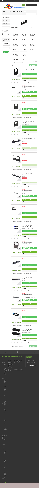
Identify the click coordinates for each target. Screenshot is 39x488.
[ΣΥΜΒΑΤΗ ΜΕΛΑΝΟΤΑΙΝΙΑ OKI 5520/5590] (16, 124)
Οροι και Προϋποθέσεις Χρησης (10, 370)
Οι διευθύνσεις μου (17, 361)
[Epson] (23, 34)
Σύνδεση (26, 0)
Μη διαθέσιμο (6, 30)
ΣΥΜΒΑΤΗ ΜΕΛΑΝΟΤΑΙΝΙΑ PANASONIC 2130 (27, 191)
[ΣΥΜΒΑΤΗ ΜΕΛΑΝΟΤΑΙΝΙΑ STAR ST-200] (16, 210)
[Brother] (15, 34)
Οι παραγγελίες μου (17, 357)
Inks (14, 11)
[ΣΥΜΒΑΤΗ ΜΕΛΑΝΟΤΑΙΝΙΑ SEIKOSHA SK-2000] (16, 141)
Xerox (4, 402)
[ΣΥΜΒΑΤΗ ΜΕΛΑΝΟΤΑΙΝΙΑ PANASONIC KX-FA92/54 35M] (16, 262)
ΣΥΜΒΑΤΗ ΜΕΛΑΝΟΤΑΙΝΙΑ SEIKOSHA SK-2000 (29, 139)
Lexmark (15, 49)
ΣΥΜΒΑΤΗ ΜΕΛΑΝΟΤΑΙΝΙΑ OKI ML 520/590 (28, 105)
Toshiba (5, 401)
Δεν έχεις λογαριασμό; (6, 55)
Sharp (4, 400)
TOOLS (3, 478)
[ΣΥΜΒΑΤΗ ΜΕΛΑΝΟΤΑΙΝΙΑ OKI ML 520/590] (16, 106)
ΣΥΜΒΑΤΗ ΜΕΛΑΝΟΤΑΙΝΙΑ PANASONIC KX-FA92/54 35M (27, 261)
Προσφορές (10, 357)
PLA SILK (5, 364)
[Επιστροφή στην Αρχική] (3, 17)
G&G (3, 377)
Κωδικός (6, 46)
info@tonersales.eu (33, 365)
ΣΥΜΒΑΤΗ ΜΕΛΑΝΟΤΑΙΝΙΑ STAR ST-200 (29, 209)
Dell (4, 382)
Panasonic (15, 59)
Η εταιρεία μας (10, 371)
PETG (4, 365)
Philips (23, 59)
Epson (23, 39)
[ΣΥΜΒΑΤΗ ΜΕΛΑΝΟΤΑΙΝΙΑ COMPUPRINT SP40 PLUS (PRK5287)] (16, 297)
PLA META (5, 363)
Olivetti (32, 49)
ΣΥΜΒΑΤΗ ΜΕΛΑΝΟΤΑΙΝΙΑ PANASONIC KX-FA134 (27, 330)
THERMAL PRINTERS (7, 13)
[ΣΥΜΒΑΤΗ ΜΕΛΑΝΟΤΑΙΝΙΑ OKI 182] (16, 71)
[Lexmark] (15, 44)
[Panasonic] (15, 55)
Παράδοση (9, 366)
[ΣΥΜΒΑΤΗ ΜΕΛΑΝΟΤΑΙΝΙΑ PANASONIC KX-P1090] (16, 245)
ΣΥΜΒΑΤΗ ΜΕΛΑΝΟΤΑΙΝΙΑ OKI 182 (28, 69)
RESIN (5, 374)
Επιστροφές (10, 367)
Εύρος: (3, 34)
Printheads (4, 438)
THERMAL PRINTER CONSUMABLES (4, 445)
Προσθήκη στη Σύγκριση (27, 82)
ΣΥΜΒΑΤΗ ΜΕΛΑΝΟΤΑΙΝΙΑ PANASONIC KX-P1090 (27, 243)
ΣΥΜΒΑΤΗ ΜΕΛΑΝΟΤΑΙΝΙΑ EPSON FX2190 (28, 278)
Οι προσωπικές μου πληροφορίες (19, 362)
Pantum (5, 430)
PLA (4, 366)
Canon (5, 380)
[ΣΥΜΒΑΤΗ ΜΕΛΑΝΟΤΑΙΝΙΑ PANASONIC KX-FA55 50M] (16, 228)
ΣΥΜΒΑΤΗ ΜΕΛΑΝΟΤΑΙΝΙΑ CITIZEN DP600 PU (29, 87)
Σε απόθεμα (6, 31)
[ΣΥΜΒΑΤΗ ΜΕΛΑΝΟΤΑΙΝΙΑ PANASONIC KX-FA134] (16, 332)
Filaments (19, 11)
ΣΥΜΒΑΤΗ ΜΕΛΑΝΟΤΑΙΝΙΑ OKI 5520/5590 (28, 122)
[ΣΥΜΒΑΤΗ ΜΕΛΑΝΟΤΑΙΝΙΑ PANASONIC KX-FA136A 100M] (16, 314)
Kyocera (5, 388)
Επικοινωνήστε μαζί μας (32, 0)
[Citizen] (23, 44)
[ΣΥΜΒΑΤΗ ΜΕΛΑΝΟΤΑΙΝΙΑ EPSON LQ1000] (16, 175)
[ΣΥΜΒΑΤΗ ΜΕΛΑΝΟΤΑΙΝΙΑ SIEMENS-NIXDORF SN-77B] (16, 158)
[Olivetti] (32, 44)
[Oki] (32, 34)
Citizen (24, 49)
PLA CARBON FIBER (5, 369)
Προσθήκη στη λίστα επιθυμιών (17, 82)
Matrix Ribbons (4, 403)
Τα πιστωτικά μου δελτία (18, 360)
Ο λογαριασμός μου (18, 356)
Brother (15, 39)
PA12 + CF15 (4, 437)
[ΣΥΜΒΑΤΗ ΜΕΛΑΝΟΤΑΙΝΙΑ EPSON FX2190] (16, 280)
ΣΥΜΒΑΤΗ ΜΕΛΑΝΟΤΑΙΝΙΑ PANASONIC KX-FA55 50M (27, 226)
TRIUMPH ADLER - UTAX (5, 475)
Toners (9, 11)
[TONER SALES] (7, 6)
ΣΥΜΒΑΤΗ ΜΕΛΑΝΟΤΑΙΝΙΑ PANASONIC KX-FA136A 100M (27, 313)
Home (4, 11)
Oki (32, 39)
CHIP (25, 11)
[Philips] (23, 55)
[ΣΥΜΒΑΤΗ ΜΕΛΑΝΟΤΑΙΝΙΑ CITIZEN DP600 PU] (16, 89)
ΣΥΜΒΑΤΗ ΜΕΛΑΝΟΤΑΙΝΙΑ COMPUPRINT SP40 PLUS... (27, 295)
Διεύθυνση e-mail (6, 43)
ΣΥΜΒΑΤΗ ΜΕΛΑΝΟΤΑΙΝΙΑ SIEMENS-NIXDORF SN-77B (29, 157)
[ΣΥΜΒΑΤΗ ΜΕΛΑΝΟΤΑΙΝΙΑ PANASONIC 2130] (16, 193)
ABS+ (3, 357)
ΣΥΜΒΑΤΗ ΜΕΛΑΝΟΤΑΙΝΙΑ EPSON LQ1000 (28, 174)
